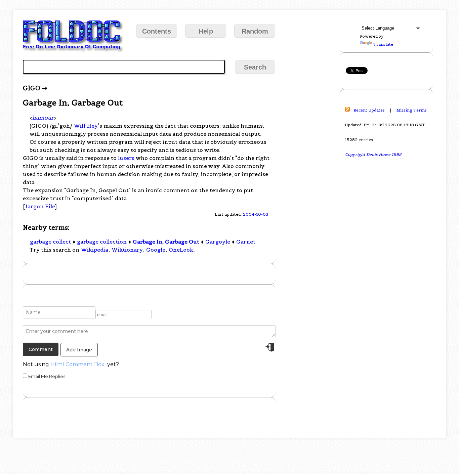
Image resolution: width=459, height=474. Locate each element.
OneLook (181, 249)
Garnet (245, 241)
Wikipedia (94, 249)
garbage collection (102, 241)
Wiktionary (127, 249)
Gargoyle (217, 241)
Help (206, 31)
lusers (126, 158)
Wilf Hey (86, 125)
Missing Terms (412, 110)
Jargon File (40, 206)
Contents (156, 31)
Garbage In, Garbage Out (166, 241)
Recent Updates (369, 110)
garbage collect (50, 241)
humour (43, 117)
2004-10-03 (255, 214)
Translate (383, 44)
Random (255, 31)
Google (155, 249)
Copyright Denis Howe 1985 (373, 154)
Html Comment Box (77, 364)
